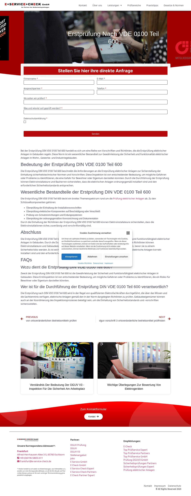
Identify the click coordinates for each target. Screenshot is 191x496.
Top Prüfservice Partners (136, 453)
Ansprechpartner (33, 88)
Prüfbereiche (134, 5)
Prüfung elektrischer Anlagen (128, 198)
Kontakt (83, 5)
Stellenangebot (78, 455)
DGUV (73, 448)
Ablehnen (92, 256)
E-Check (127, 446)
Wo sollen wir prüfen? (35, 98)
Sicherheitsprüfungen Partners (139, 463)
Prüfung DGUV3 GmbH (135, 459)
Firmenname (31, 79)
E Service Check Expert (82, 468)
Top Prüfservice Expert (135, 449)
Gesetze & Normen (174, 5)
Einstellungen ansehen (116, 256)
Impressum (109, 263)
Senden (95, 133)
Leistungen (113, 5)
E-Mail (101, 79)
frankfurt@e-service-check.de (35, 461)
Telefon (101, 88)
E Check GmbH (78, 465)
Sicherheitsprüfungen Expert (138, 466)
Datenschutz (98, 263)
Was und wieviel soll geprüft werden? (43, 108)
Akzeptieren (71, 256)
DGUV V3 (75, 451)
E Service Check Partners (83, 471)
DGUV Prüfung (78, 445)
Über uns (97, 5)
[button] (128, 233)
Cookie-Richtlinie (85, 263)
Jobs (72, 458)
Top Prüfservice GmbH (135, 456)
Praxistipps (152, 5)
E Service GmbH (78, 461)
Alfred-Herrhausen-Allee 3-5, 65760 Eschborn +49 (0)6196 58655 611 (41, 454)
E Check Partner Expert (82, 475)
